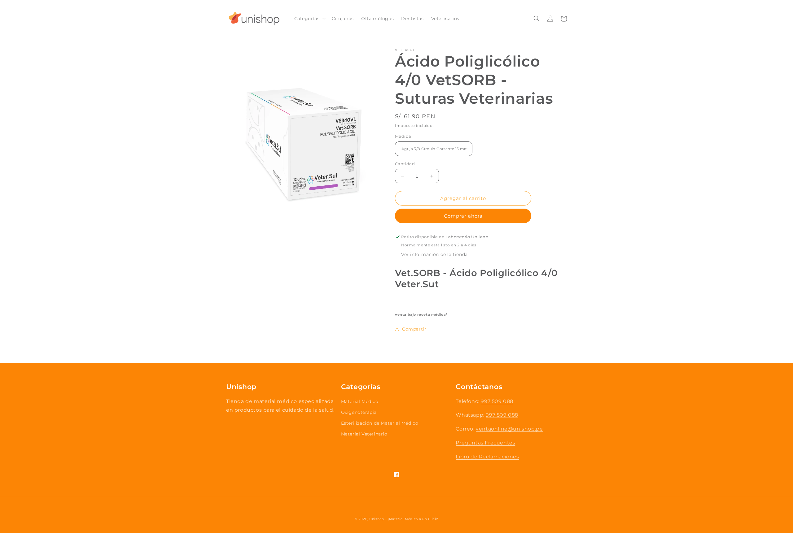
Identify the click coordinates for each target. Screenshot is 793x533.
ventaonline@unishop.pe (509, 429)
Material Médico (360, 401)
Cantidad (405, 163)
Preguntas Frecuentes (485, 443)
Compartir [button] (414, 329)
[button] (309, 18)
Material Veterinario (364, 434)
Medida (403, 136)
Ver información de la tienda (434, 254)
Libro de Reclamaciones (487, 457)
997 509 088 (497, 401)
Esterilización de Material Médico (379, 423)
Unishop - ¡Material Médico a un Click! (403, 519)
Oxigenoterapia (359, 412)
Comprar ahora (463, 216)
